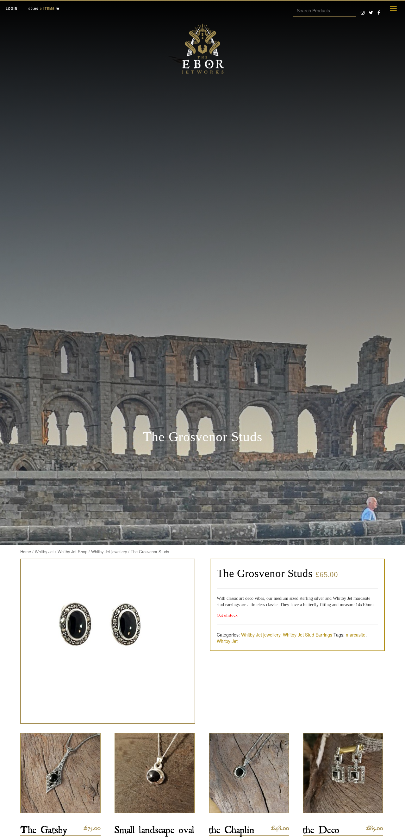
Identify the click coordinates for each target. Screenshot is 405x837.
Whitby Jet (44, 551)
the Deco (321, 827)
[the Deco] (343, 773)
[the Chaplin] (249, 773)
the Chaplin (231, 827)
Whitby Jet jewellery (109, 551)
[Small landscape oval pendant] (155, 773)
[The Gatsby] (60, 773)
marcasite (355, 634)
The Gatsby (43, 827)
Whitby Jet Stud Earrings (307, 634)
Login (11, 8)
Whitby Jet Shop (72, 551)
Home (25, 551)
